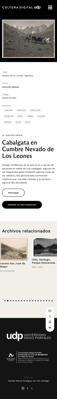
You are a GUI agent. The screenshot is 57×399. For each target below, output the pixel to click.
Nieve (27, 122)
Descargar (13, 192)
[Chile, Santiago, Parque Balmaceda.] (18, 247)
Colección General (10, 87)
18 (52, 300)
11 (32, 300)
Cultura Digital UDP (21, 9)
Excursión (8, 116)
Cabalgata (21, 110)
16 (46, 300)
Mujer (18, 122)
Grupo (20, 116)
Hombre (30, 116)
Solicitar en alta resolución (22, 204)
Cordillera (35, 110)
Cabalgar (8, 110)
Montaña (41, 116)
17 (49, 300)
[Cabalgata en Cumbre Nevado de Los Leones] (28, 38)
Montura (7, 122)
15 (43, 300)
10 (30, 300)
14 (41, 300)
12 (35, 300)
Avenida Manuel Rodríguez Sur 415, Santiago (28, 381)
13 (38, 300)
